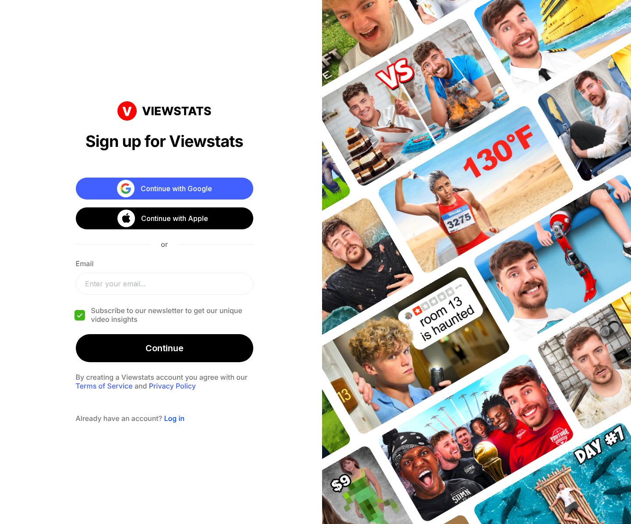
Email (85, 263)
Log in (174, 418)
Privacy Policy (172, 385)
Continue (164, 348)
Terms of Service (104, 385)
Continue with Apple (174, 218)
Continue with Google (176, 188)
